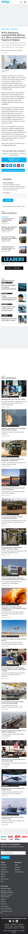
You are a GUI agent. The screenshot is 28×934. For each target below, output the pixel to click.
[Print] (2, 165)
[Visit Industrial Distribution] (3, 839)
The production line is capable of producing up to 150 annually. (13, 763)
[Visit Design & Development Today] (3, 836)
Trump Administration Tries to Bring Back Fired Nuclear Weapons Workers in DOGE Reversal (9, 298)
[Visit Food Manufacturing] (10, 836)
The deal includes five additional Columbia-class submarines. (13, 735)
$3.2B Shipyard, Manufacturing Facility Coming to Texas (12, 818)
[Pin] (18, 165)
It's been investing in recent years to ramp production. (12, 432)
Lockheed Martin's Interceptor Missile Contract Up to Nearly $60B (12, 702)
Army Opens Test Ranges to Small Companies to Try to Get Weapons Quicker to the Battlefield (13, 608)
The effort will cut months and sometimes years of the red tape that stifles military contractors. (12, 613)
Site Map (22, 928)
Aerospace (5, 756)
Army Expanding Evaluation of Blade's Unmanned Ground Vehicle (12, 517)
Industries (5, 29)
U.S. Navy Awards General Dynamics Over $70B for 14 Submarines (13, 731)
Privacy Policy (9, 926)
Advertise (20, 924)
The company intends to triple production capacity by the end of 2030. (12, 706)
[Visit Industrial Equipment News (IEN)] (17, 836)
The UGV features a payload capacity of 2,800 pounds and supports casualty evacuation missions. (13, 522)
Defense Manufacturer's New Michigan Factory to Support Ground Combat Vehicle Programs (13, 669)
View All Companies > (14, 268)
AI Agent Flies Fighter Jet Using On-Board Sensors (13, 639)
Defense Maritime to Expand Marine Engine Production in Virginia (11, 548)
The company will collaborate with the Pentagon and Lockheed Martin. (11, 582)
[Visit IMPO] (24, 836)
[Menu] (25, 2)
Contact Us (14, 924)
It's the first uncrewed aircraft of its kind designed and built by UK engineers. (12, 792)
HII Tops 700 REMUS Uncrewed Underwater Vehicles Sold (9, 287)
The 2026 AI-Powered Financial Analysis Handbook (7, 220)
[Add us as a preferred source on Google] (22, 165)
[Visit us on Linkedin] (17, 921)
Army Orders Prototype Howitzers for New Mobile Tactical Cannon (9, 238)
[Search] (21, 2)
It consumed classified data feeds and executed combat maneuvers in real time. (12, 643)
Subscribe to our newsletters (14, 159)
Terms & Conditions (19, 926)
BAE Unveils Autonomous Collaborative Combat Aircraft (12, 789)
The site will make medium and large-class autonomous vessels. (13, 821)
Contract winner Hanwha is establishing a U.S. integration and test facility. (13, 463)
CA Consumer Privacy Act (11, 928)
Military (14, 29)
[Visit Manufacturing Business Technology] (17, 839)
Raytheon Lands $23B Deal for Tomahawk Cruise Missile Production (9, 228)
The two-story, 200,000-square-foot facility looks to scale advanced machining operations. (13, 674)
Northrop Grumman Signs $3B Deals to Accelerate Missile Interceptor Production (13, 578)
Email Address (7, 192)
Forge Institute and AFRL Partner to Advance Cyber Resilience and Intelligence (8, 308)
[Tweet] (14, 165)
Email (2, 850)
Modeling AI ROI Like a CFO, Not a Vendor (9, 319)
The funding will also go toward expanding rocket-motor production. (12, 492)
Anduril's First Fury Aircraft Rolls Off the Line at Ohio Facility (13, 760)
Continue (8, 200)
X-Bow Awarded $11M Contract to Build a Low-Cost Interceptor (8, 248)
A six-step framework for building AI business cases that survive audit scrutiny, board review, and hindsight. (13, 403)
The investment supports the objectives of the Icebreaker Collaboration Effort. (13, 551)
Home (4, 282)
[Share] (6, 165)
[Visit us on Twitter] (13, 921)
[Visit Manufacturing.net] (10, 839)
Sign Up (5, 857)
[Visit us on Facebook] (10, 921)
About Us (7, 924)
